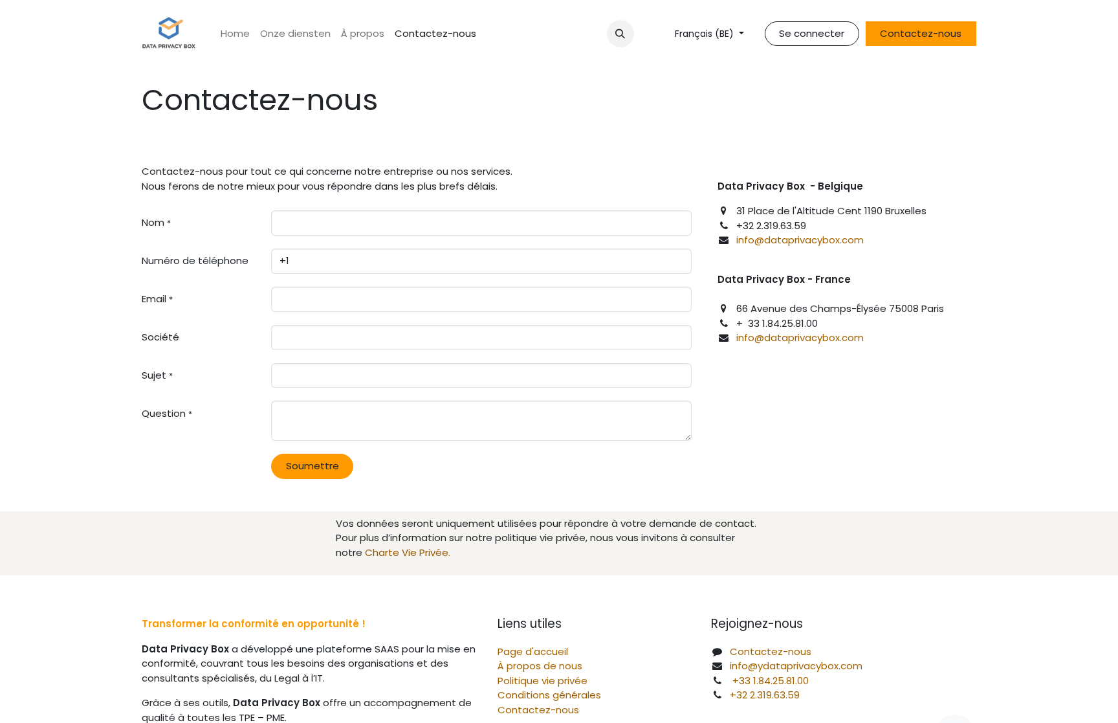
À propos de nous (540, 666)
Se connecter (811, 33)
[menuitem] (235, 34)
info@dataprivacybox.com (801, 240)
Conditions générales (549, 695)
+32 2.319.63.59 (765, 695)
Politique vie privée (542, 680)
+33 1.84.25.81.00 (770, 680)
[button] (620, 33)
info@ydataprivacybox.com (796, 666)
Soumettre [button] (312, 466)
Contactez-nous (920, 33)
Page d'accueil (533, 651)
